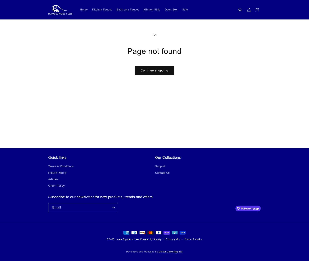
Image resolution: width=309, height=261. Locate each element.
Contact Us (162, 172)
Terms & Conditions (61, 166)
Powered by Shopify (150, 239)
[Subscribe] (113, 207)
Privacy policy (173, 239)
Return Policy (57, 172)
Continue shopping (154, 70)
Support (160, 166)
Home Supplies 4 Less (128, 239)
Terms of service (193, 239)
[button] (240, 9)
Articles (53, 179)
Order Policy (56, 185)
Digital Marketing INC (171, 251)
